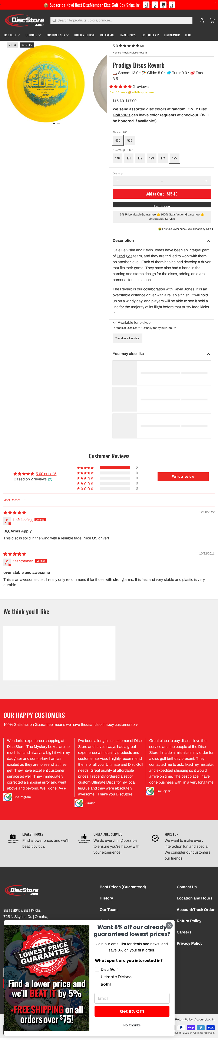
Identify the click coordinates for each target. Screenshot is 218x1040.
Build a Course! (84, 35)
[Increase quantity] (206, 181)
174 (163, 158)
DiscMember (172, 35)
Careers (184, 932)
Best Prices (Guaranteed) (123, 887)
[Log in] (200, 20)
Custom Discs (55, 35)
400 (117, 140)
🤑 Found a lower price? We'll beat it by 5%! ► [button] (186, 229)
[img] (14, 513)
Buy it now (161, 205)
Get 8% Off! (132, 1011)
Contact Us (187, 887)
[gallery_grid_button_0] (54, 123)
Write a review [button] (183, 476)
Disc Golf (9, 35)
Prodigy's (124, 256)
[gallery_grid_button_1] (58, 123)
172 (140, 158)
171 (129, 158)
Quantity (118, 173)
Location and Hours (194, 898)
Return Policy (189, 921)
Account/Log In (204, 1019)
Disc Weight (123, 150)
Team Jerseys (127, 35)
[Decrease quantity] (117, 181)
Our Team (109, 910)
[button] (121, 86)
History (106, 898)
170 (117, 158)
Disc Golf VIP (150, 35)
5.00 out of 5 (46, 474)
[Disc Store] (24, 20)
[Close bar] (215, 2)
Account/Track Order (196, 910)
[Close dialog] (169, 925)
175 (174, 158)
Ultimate (31, 35)
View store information (127, 338)
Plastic (120, 132)
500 (129, 140)
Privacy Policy (189, 943)
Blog (188, 35)
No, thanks (132, 1025)
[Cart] (210, 20)
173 (151, 158)
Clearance (107, 35)
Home (116, 52)
